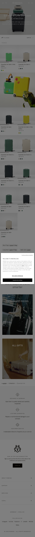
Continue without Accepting (27, 255)
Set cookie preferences (17, 276)
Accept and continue (17, 280)
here (23, 265)
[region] (17, 268)
